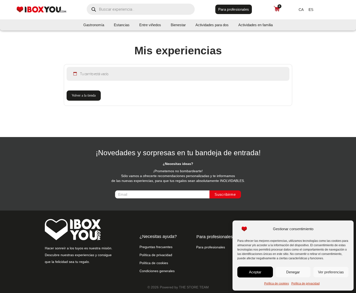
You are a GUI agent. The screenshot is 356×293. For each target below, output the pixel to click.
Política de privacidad (305, 283)
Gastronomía (93, 25)
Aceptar (255, 272)
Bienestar (178, 25)
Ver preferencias (331, 272)
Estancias (122, 25)
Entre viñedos (150, 25)
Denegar (293, 272)
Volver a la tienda (84, 95)
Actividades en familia (255, 25)
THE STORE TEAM (194, 287)
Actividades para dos (212, 25)
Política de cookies (276, 283)
